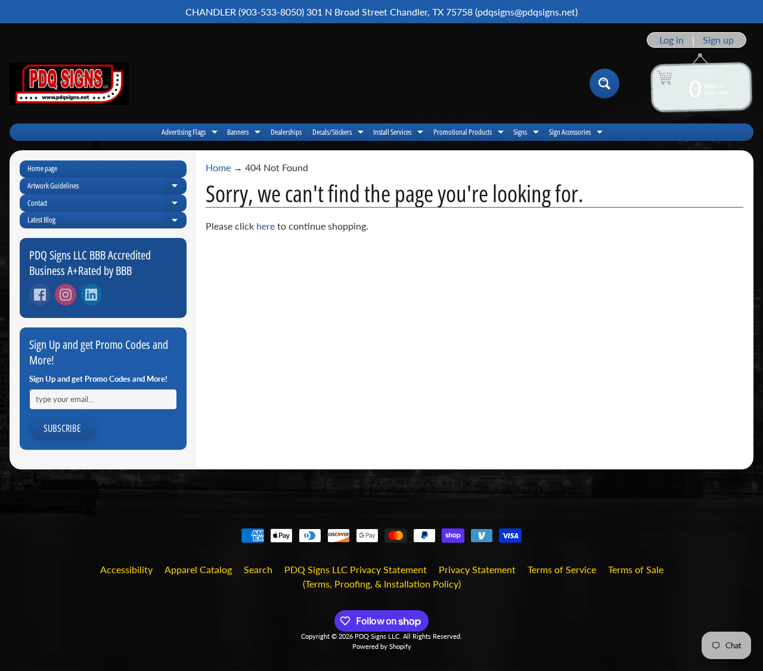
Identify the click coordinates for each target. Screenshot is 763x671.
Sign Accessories (577, 133)
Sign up (718, 40)
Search (258, 569)
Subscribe (62, 428)
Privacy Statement (477, 569)
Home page (42, 168)
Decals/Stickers (339, 133)
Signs (527, 133)
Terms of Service (562, 569)
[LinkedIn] (91, 294)
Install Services (399, 133)
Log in (671, 40)
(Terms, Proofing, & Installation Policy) (382, 583)
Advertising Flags (191, 133)
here (265, 225)
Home (218, 167)
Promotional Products (470, 133)
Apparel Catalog (198, 569)
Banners (245, 133)
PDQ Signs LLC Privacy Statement (355, 569)
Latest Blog (107, 221)
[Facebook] (40, 294)
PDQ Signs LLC (377, 636)
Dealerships (286, 131)
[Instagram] (65, 294)
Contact (107, 204)
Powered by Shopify (381, 646)
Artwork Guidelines (107, 187)
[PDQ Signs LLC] (69, 84)
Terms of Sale (635, 569)
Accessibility (126, 569)
